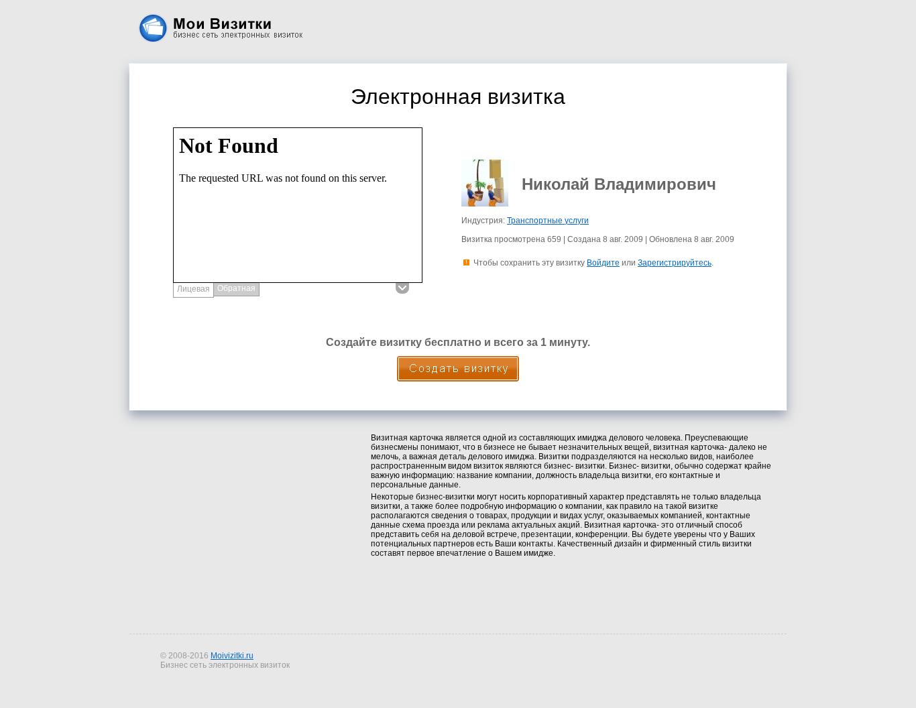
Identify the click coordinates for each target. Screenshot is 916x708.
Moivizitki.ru (232, 655)
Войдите (603, 263)
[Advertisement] (242, 517)
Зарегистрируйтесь (674, 263)
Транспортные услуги (548, 220)
